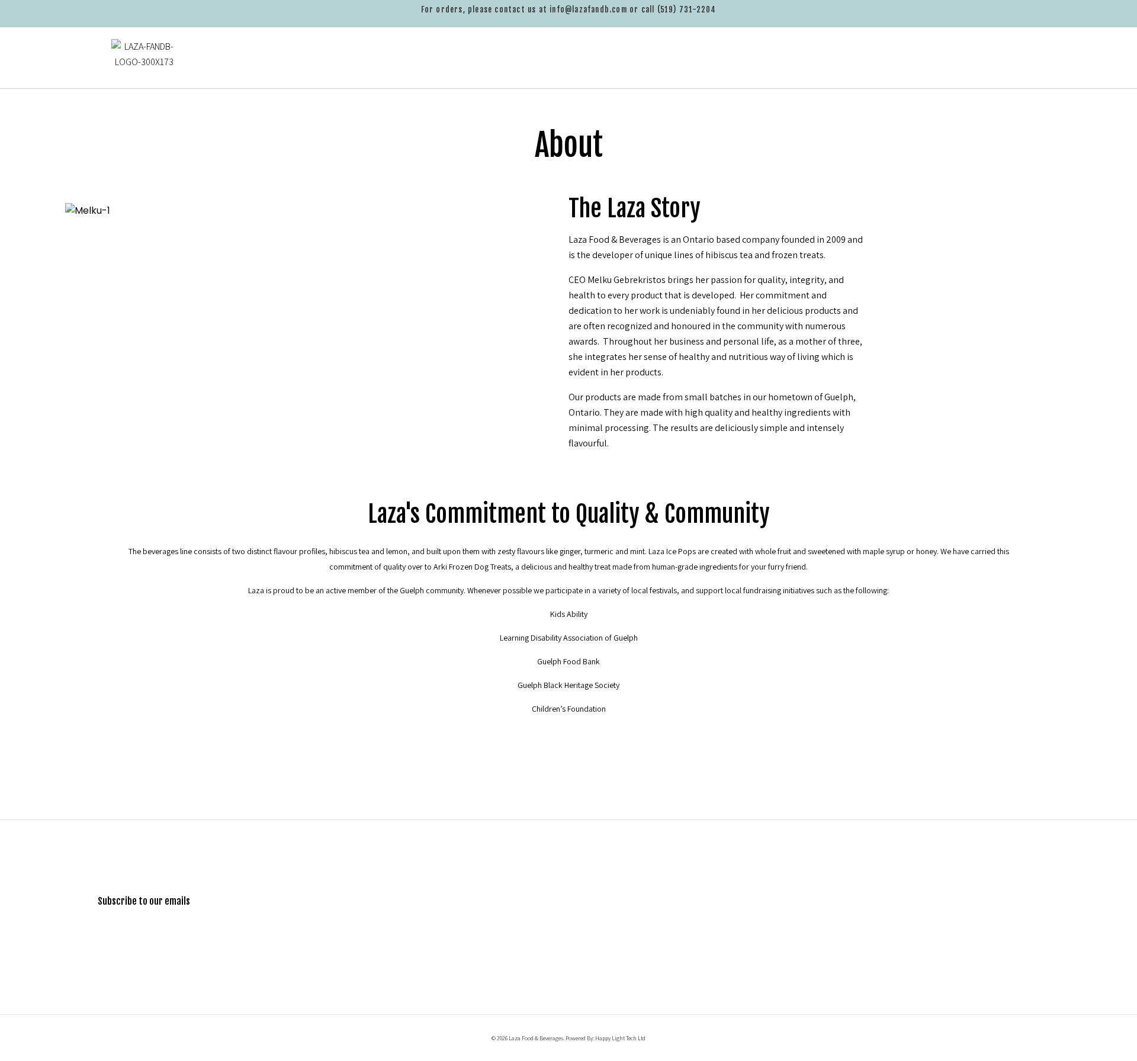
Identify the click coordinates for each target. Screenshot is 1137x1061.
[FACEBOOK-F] (989, 962)
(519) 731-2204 (687, 9)
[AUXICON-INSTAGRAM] (1024, 962)
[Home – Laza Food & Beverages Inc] (154, 63)
